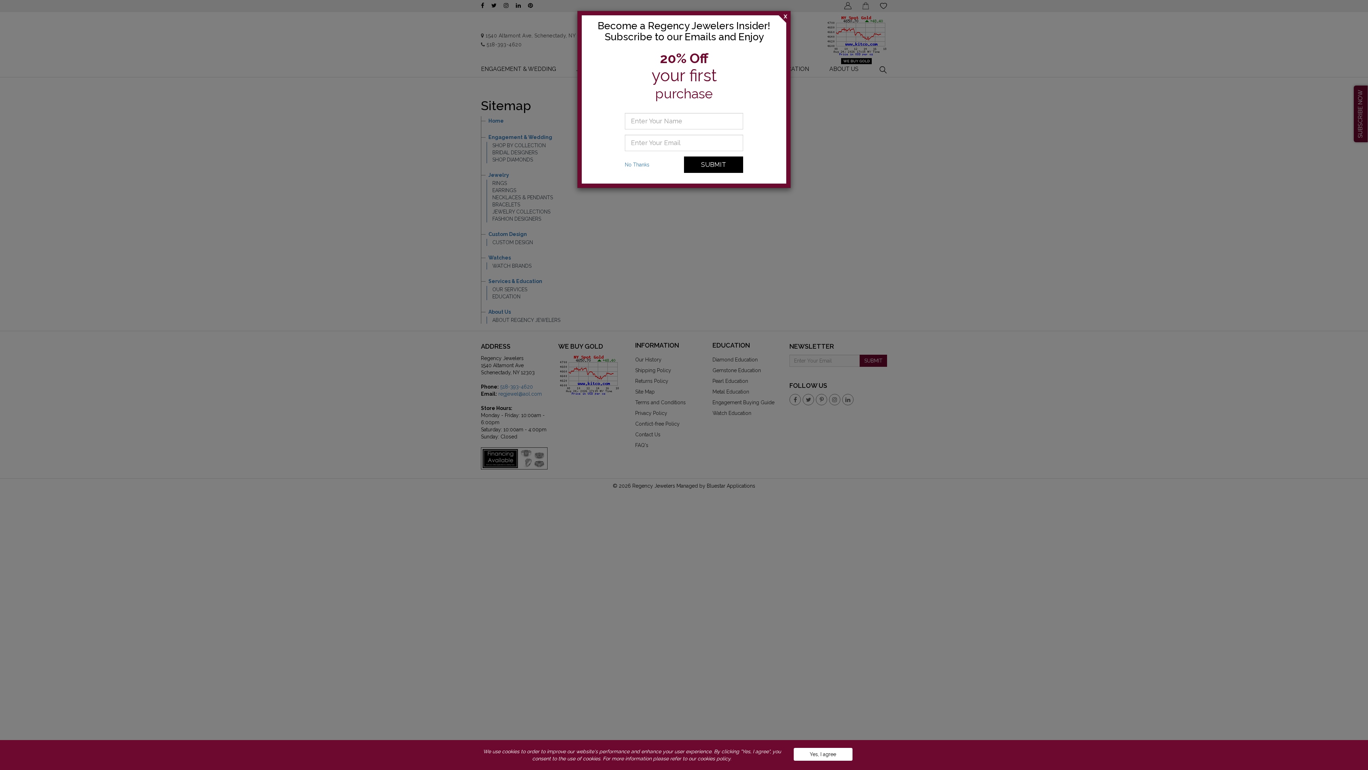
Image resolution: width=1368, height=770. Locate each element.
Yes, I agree (823, 754)
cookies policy (714, 758)
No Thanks (637, 165)
